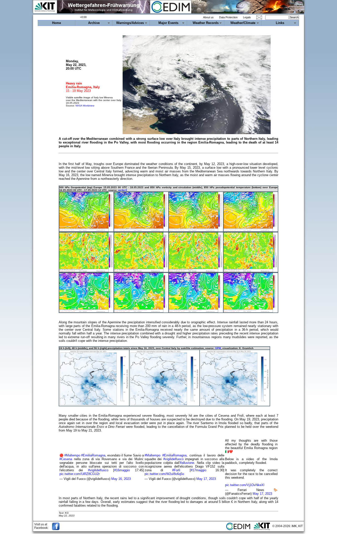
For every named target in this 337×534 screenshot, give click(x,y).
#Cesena (65, 459)
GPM (218, 348)
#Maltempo (72, 455)
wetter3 (122, 190)
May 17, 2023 (206, 479)
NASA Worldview (84, 105)
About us (208, 17)
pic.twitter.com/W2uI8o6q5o (164, 474)
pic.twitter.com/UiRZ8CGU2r (79, 474)
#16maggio (122, 470)
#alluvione (187, 463)
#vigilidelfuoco (98, 470)
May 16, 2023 (121, 479)
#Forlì (176, 470)
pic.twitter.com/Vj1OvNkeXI (244, 485)
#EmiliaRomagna (93, 455)
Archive (94, 23)
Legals (247, 17)
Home (56, 23)
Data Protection (228, 17)
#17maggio (198, 470)
